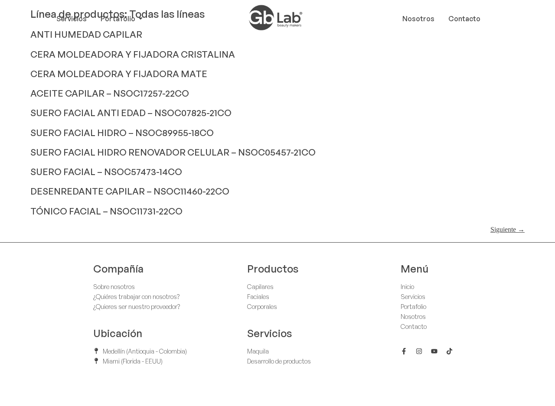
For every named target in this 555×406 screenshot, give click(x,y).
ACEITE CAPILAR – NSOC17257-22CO (109, 93)
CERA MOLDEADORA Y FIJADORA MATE (118, 73)
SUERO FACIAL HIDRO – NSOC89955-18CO (122, 132)
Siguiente (507, 229)
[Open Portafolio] (140, 18)
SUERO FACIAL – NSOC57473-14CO (106, 171)
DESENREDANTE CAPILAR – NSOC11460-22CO (129, 191)
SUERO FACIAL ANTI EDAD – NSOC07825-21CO (131, 112)
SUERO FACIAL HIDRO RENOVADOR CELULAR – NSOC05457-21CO (173, 152)
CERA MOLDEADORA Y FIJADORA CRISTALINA (132, 54)
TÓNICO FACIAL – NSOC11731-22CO (106, 211)
